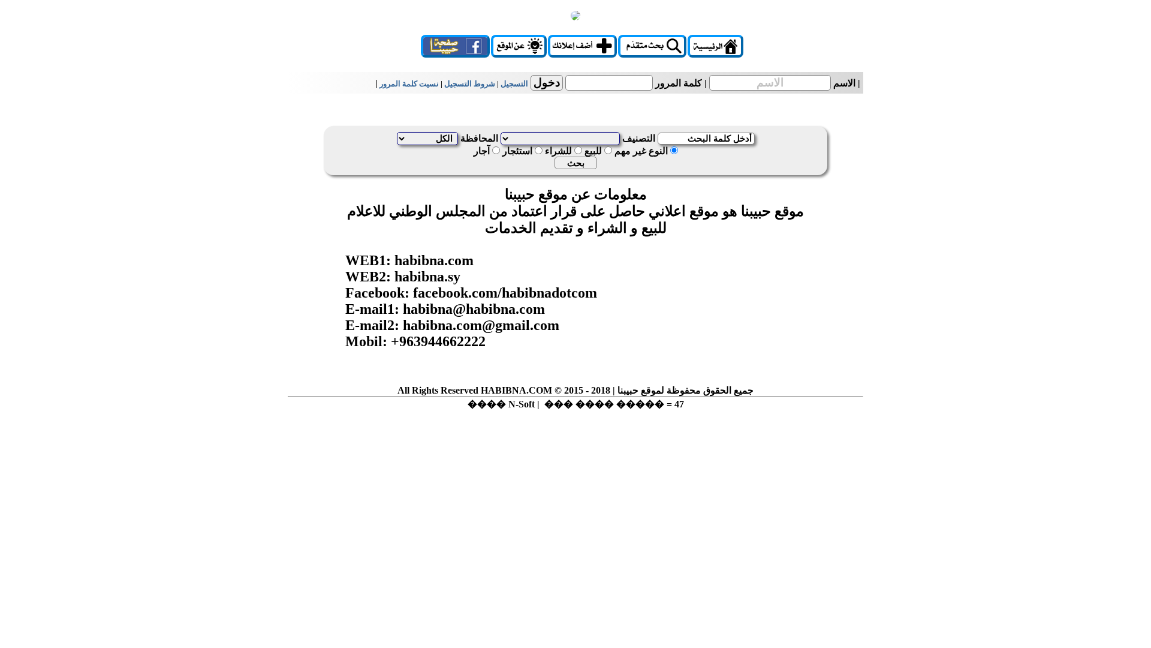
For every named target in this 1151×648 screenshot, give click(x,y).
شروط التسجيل (468, 83)
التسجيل (514, 83)
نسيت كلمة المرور (409, 83)
